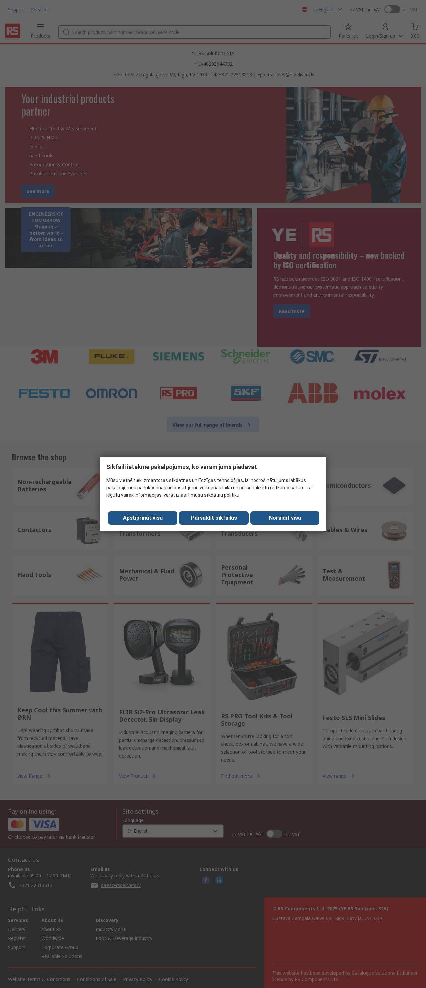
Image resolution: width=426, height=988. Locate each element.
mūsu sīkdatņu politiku (215, 495)
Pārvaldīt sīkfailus (214, 518)
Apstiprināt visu (143, 518)
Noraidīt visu (285, 518)
